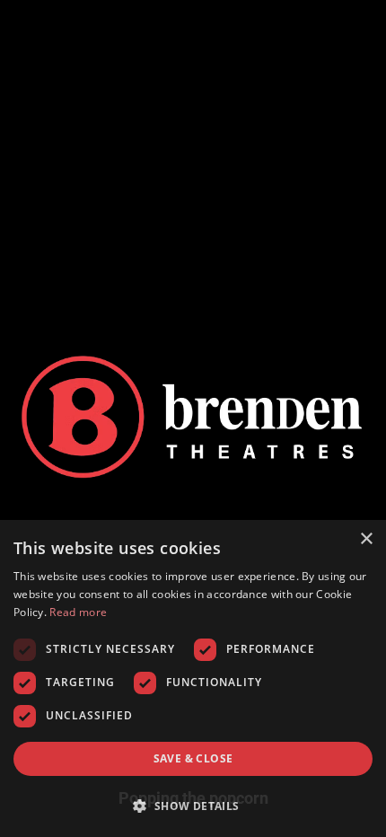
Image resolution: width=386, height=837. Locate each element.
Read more (78, 612)
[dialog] (193, 678)
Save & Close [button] (193, 758)
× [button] (366, 539)
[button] (193, 805)
